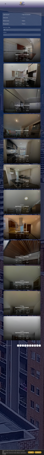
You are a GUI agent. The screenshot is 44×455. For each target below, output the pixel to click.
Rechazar (38, 452)
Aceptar (31, 452)
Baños (23, 20)
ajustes (4, 453)
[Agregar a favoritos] (38, 40)
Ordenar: (5, 32)
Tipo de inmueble (26, 14)
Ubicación (5, 17)
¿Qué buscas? (6, 14)
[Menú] (5, 3)
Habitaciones (6, 20)
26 (34, 345)
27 (37, 345)
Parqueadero (6, 23)
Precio (23, 23)
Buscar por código (6, 27)
